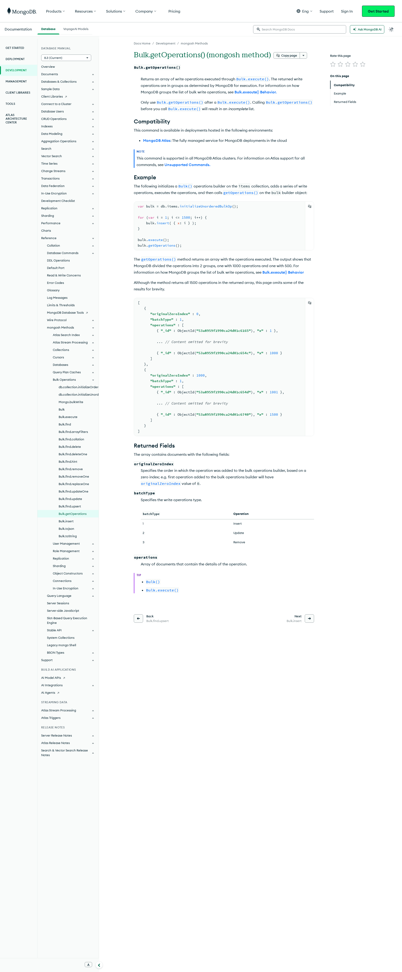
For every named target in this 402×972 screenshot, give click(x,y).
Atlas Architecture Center (16, 118)
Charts (46, 230)
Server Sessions (58, 603)
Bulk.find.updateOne (73, 491)
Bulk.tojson (66, 528)
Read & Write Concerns (64, 275)
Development (165, 43)
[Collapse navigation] (99, 965)
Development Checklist (58, 201)
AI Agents (48, 692)
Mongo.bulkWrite (71, 402)
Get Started (378, 11)
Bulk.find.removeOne (74, 476)
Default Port (55, 268)
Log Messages (57, 297)
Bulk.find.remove (71, 469)
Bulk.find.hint (68, 461)
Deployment (15, 59)
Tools (10, 103)
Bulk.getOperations (73, 514)
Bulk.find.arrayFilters (73, 432)
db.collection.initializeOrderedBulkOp (79, 387)
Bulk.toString (68, 536)
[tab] (48, 28)
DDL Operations (58, 260)
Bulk (62, 409)
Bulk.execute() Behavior (283, 272)
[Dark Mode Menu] (391, 29)
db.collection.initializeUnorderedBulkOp (79, 394)
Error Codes (55, 283)
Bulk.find (65, 424)
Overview (48, 66)
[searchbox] (299, 29)
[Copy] (309, 206)
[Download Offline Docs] (88, 964)
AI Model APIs (51, 678)
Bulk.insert (66, 521)
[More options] (303, 55)
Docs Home (142, 43)
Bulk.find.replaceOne (74, 484)
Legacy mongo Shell (61, 645)
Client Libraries (18, 92)
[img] (333, 64)
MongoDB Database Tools (65, 312)
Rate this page (340, 56)
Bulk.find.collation (71, 439)
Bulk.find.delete (70, 447)
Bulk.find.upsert (70, 506)
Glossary (53, 290)
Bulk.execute (68, 417)
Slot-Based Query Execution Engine (67, 620)
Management (16, 81)
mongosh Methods (194, 43)
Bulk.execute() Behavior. (255, 92)
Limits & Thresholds (61, 305)
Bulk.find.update (70, 499)
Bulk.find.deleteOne (73, 454)
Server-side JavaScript (63, 610)
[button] (304, 11)
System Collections (60, 637)
